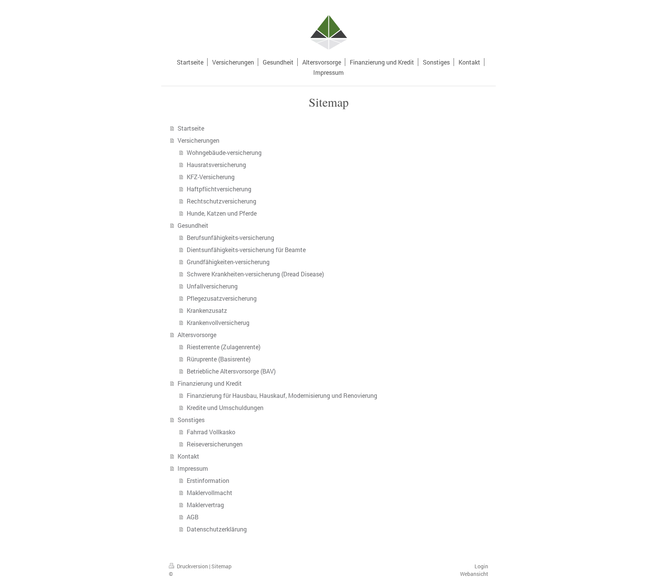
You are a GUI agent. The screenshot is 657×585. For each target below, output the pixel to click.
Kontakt (188, 456)
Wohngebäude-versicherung (224, 152)
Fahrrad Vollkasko (211, 432)
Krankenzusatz (207, 310)
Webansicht (474, 573)
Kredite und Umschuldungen (225, 408)
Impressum (193, 468)
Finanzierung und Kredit (210, 383)
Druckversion (192, 566)
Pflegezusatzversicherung (222, 298)
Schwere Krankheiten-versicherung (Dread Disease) (255, 274)
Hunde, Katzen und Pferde (222, 213)
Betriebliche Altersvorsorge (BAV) (231, 371)
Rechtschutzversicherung (221, 201)
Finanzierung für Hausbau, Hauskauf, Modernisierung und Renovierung (282, 395)
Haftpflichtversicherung (219, 189)
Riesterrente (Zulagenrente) (223, 347)
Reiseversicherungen (215, 444)
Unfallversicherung (212, 286)
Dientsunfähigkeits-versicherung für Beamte (246, 250)
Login (481, 566)
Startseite (191, 128)
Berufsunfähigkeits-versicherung (230, 237)
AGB (192, 517)
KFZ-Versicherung (211, 177)
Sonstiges (191, 420)
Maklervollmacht (209, 493)
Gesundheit (193, 225)
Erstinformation (208, 480)
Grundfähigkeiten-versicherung (228, 262)
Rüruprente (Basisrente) (219, 359)
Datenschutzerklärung (217, 529)
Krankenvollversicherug (218, 322)
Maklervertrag (205, 505)
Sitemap (221, 566)
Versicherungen (198, 140)
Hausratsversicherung (216, 165)
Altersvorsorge (197, 335)
